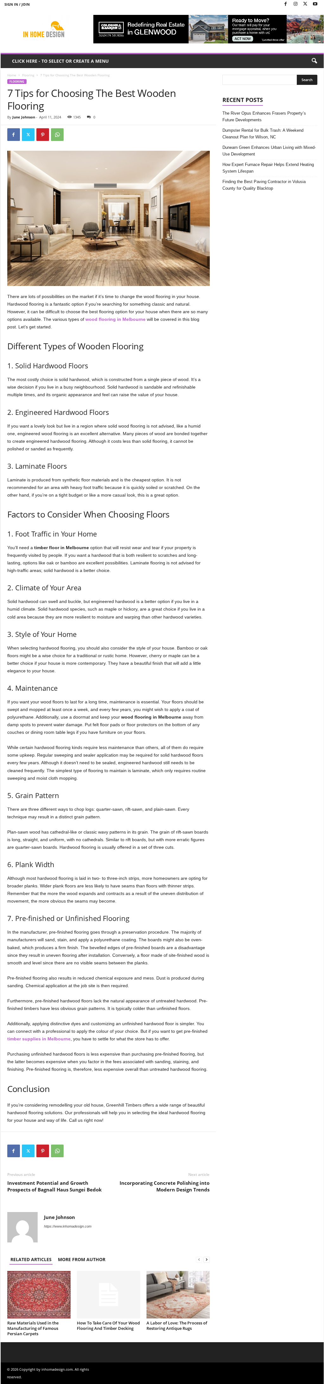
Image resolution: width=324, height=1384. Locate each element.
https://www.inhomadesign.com (67, 1226)
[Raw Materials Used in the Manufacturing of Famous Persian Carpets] (39, 1294)
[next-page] (206, 1259)
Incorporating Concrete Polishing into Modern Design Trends (164, 1186)
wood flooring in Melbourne (115, 319)
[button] (314, 61)
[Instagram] (295, 4)
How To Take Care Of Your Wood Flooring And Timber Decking (108, 1325)
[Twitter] (305, 4)
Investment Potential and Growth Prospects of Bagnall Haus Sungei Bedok (54, 1186)
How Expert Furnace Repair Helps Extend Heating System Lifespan (268, 168)
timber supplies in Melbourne (39, 1038)
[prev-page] (199, 1259)
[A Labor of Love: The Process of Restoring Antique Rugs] (178, 1294)
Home (11, 75)
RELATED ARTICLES (31, 1259)
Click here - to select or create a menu (60, 61)
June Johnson (23, 117)
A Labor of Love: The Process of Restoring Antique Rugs (176, 1325)
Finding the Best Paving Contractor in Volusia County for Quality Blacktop (264, 185)
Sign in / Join (17, 4)
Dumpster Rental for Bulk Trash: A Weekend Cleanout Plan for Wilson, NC (262, 133)
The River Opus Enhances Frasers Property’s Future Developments (264, 116)
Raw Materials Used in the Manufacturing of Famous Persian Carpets (33, 1328)
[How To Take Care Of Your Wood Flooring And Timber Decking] (108, 1294)
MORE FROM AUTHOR (81, 1259)
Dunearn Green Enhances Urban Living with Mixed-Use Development (269, 150)
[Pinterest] (42, 134)
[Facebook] (286, 4)
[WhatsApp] (57, 134)
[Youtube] (315, 4)
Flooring (28, 75)
